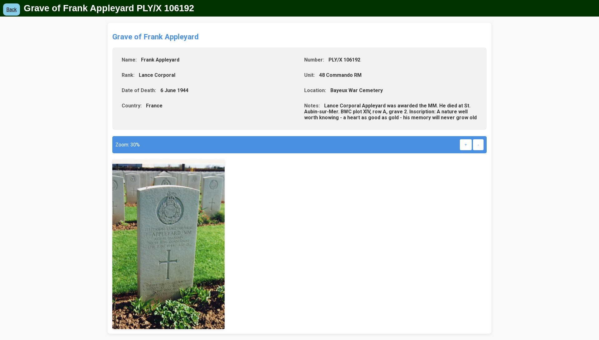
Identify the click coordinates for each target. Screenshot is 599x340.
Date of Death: (139, 90)
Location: (315, 90)
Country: (132, 106)
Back (11, 9)
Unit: (309, 75)
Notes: (312, 106)
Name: (129, 60)
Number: (314, 60)
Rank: (128, 75)
